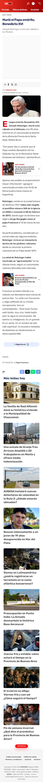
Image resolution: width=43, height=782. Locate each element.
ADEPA (9, 774)
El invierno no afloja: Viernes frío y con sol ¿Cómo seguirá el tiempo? (20, 694)
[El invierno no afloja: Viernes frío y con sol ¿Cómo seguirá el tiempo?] (21, 677)
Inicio (4, 15)
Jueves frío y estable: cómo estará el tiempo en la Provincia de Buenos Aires (21, 657)
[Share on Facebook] (8, 84)
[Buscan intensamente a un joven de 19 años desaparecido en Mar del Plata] (21, 518)
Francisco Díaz (10, 90)
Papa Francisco (22, 363)
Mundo (9, 15)
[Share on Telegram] (38, 372)
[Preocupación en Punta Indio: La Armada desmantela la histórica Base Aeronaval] (21, 599)
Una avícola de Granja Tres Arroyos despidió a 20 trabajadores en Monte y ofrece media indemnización (21, 454)
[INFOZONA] (8, 3)
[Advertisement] (21, 56)
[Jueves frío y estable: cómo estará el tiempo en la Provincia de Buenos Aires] (21, 640)
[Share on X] (12, 84)
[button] (28, 3)
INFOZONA (24, 767)
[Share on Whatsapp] (15, 84)
